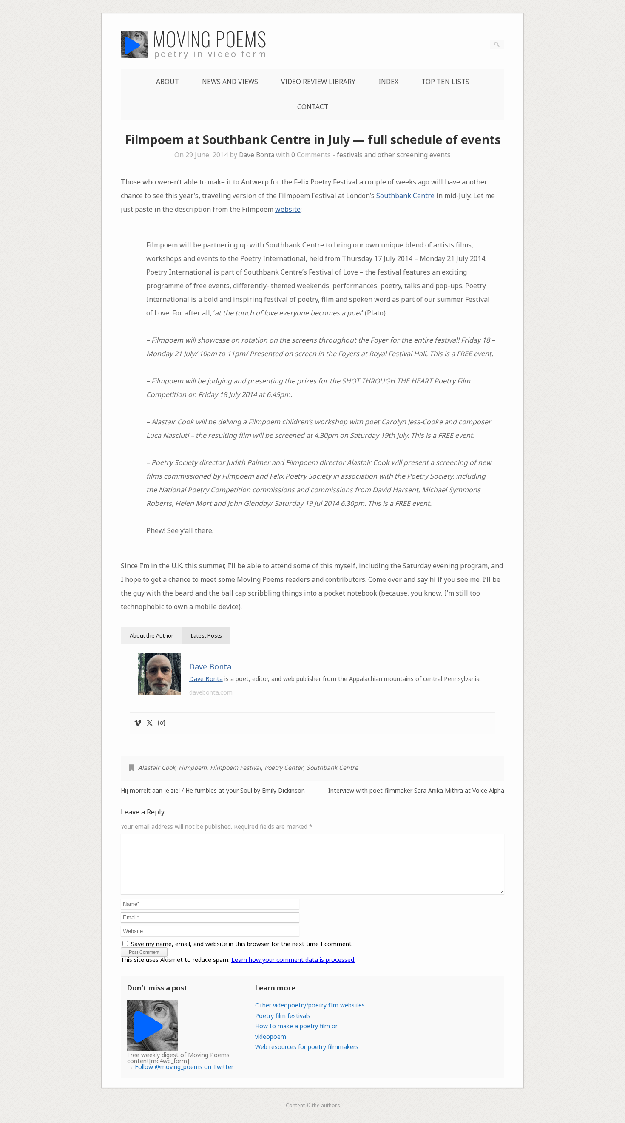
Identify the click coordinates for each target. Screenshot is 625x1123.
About (167, 81)
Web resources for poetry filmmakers (306, 1047)
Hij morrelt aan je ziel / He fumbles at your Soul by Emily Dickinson (213, 791)
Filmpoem (193, 767)
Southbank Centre (405, 195)
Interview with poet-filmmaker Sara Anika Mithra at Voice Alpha (416, 791)
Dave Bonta (256, 154)
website (288, 209)
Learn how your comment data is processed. (293, 960)
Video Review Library (318, 81)
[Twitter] (149, 723)
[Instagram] (161, 723)
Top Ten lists (445, 81)
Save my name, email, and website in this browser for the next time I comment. (242, 944)
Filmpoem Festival (235, 767)
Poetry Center (283, 767)
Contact (312, 106)
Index (388, 81)
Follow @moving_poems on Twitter (184, 1067)
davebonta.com (211, 692)
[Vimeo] (138, 723)
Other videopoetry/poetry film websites (310, 1005)
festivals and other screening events (394, 154)
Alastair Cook (156, 767)
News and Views (230, 81)
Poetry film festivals (282, 1016)
